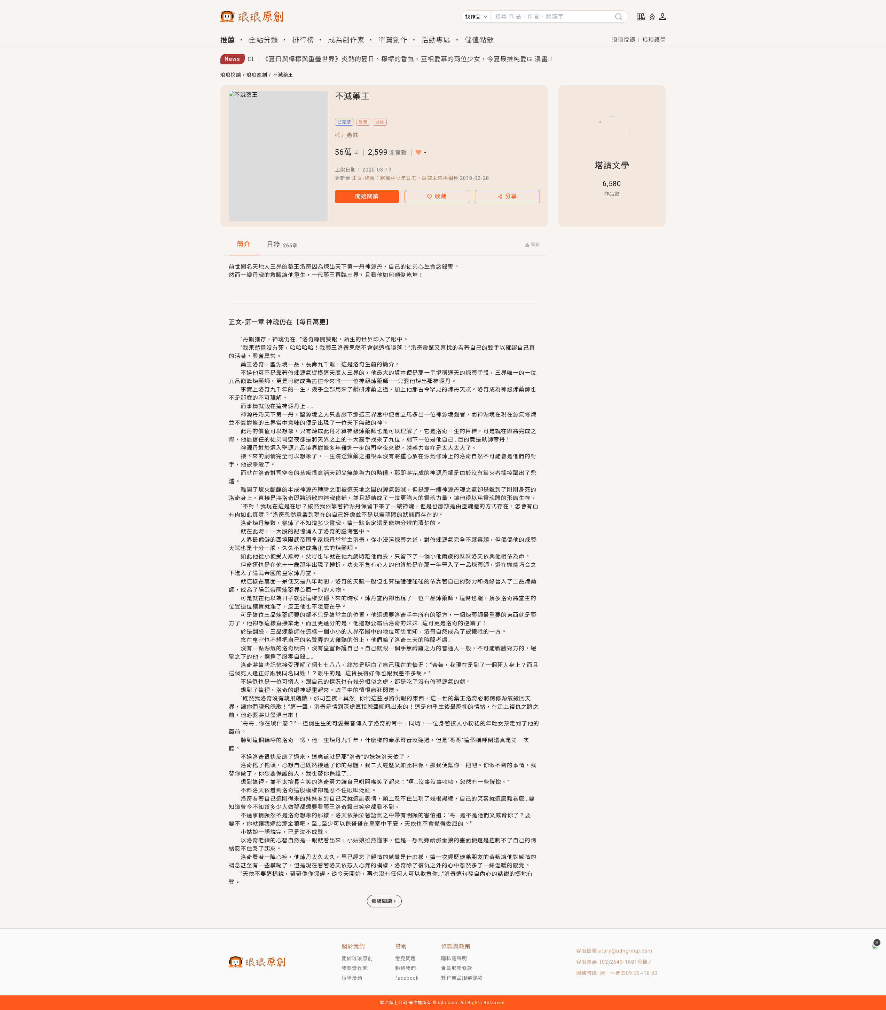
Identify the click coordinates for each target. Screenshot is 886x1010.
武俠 (379, 122)
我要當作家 (355, 968)
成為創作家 (346, 40)
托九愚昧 (347, 135)
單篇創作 (393, 40)
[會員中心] (662, 16)
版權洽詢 (352, 978)
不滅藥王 (283, 75)
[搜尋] (621, 16)
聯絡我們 (405, 968)
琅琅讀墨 (654, 40)
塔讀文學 (612, 165)
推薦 (227, 40)
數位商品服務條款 (462, 978)
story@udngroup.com (625, 951)
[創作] (652, 16)
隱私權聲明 (454, 958)
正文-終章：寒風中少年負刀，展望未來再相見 (405, 178)
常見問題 (405, 958)
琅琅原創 (256, 75)
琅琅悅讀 (623, 40)
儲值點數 (479, 40)
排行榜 (303, 40)
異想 (363, 122)
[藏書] (641, 17)
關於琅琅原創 (357, 958)
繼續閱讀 (381, 901)
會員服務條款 (456, 968)
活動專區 (436, 40)
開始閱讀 (367, 196)
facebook (407, 978)
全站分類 (263, 40)
